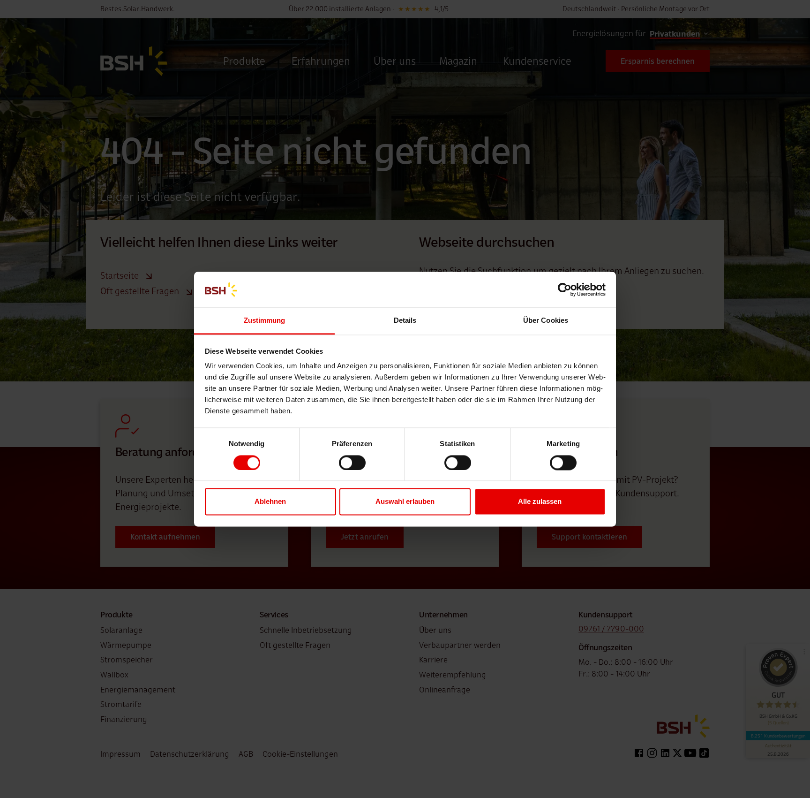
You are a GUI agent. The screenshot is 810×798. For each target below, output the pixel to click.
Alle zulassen (540, 502)
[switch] (352, 462)
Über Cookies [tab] (545, 321)
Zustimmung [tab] (264, 321)
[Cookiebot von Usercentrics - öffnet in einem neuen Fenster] (565, 289)
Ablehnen (270, 502)
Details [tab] (405, 321)
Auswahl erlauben (405, 502)
